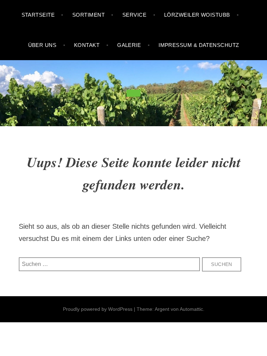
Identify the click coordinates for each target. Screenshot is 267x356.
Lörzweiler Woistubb (197, 15)
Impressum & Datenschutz (199, 45)
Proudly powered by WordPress (97, 309)
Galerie (129, 45)
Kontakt (86, 45)
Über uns (42, 45)
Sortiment (88, 15)
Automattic (191, 309)
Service (134, 15)
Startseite (38, 15)
